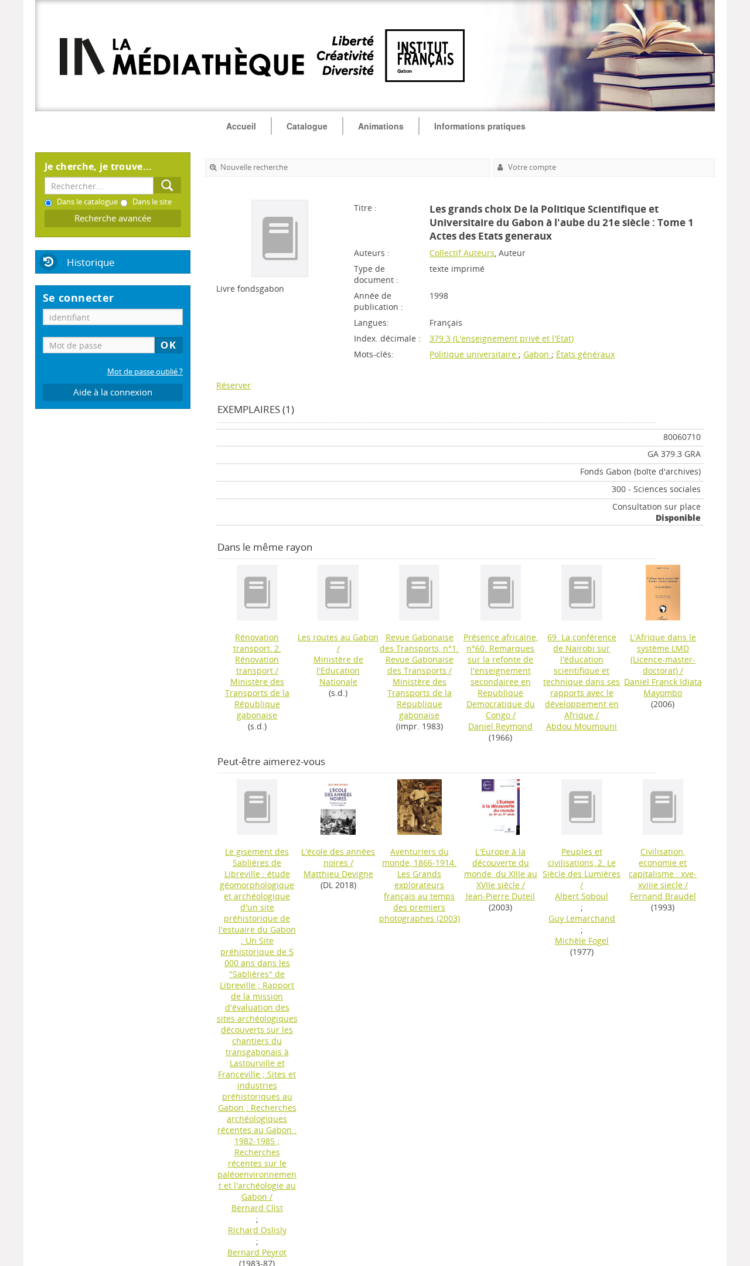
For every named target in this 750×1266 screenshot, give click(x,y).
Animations (381, 126)
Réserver (233, 385)
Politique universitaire (474, 354)
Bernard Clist (257, 1207)
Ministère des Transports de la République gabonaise (257, 698)
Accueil (241, 126)
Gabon (537, 354)
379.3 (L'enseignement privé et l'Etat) (501, 338)
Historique (91, 262)
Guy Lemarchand (581, 918)
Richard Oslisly (257, 1230)
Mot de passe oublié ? (145, 372)
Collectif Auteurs (462, 252)
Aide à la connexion (112, 392)
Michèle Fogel (582, 940)
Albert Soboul (581, 896)
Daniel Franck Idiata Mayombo (663, 687)
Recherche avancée (112, 218)
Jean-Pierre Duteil (500, 896)
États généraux (585, 354)
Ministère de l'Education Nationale (338, 670)
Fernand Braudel (663, 896)
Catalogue (307, 126)
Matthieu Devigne (338, 873)
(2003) (419, 885)
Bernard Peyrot (257, 1252)
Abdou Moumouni (581, 726)
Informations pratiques (480, 126)
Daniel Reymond (500, 726)
